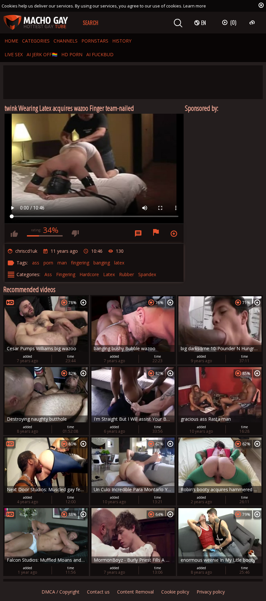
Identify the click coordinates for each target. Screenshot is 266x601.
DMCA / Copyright (60, 592)
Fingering (65, 274)
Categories (36, 41)
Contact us (98, 592)
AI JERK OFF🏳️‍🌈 (42, 54)
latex (119, 263)
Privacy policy (211, 592)
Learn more (194, 6)
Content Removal (135, 592)
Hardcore (89, 274)
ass (35, 263)
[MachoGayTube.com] (35, 22)
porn (48, 263)
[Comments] (138, 233)
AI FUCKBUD (100, 54)
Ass (48, 274)
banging (101, 263)
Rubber (126, 274)
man (62, 263)
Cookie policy (175, 592)
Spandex (147, 274)
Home (11, 41)
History (121, 41)
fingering (80, 263)
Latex (109, 274)
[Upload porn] (253, 22)
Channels (66, 41)
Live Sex (14, 54)
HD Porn (71, 54)
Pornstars (94, 41)
